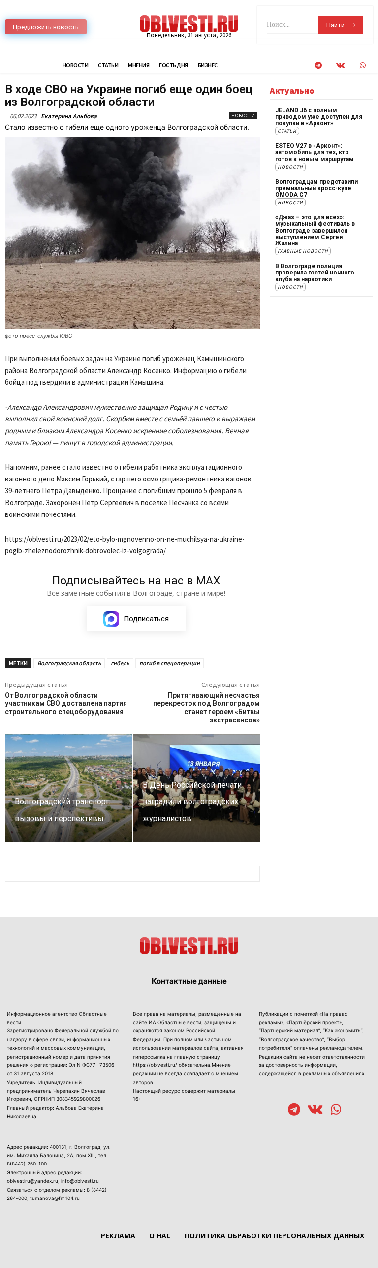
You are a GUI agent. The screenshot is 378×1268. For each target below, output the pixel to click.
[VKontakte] (340, 65)
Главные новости (303, 251)
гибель (120, 663)
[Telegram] (318, 65)
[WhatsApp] (362, 65)
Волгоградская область (69, 663)
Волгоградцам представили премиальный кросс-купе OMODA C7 (316, 188)
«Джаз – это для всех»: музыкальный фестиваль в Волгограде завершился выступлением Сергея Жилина (315, 230)
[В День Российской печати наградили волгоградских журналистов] (196, 788)
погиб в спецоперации (169, 663)
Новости (243, 115)
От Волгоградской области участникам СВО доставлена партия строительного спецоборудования (66, 703)
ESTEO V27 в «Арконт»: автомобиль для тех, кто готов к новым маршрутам (314, 152)
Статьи (287, 131)
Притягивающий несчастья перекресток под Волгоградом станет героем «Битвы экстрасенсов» (206, 707)
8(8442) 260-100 (27, 1163)
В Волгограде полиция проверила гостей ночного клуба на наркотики (314, 272)
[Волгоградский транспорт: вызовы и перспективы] (68, 788)
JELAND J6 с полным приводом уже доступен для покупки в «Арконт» (318, 117)
